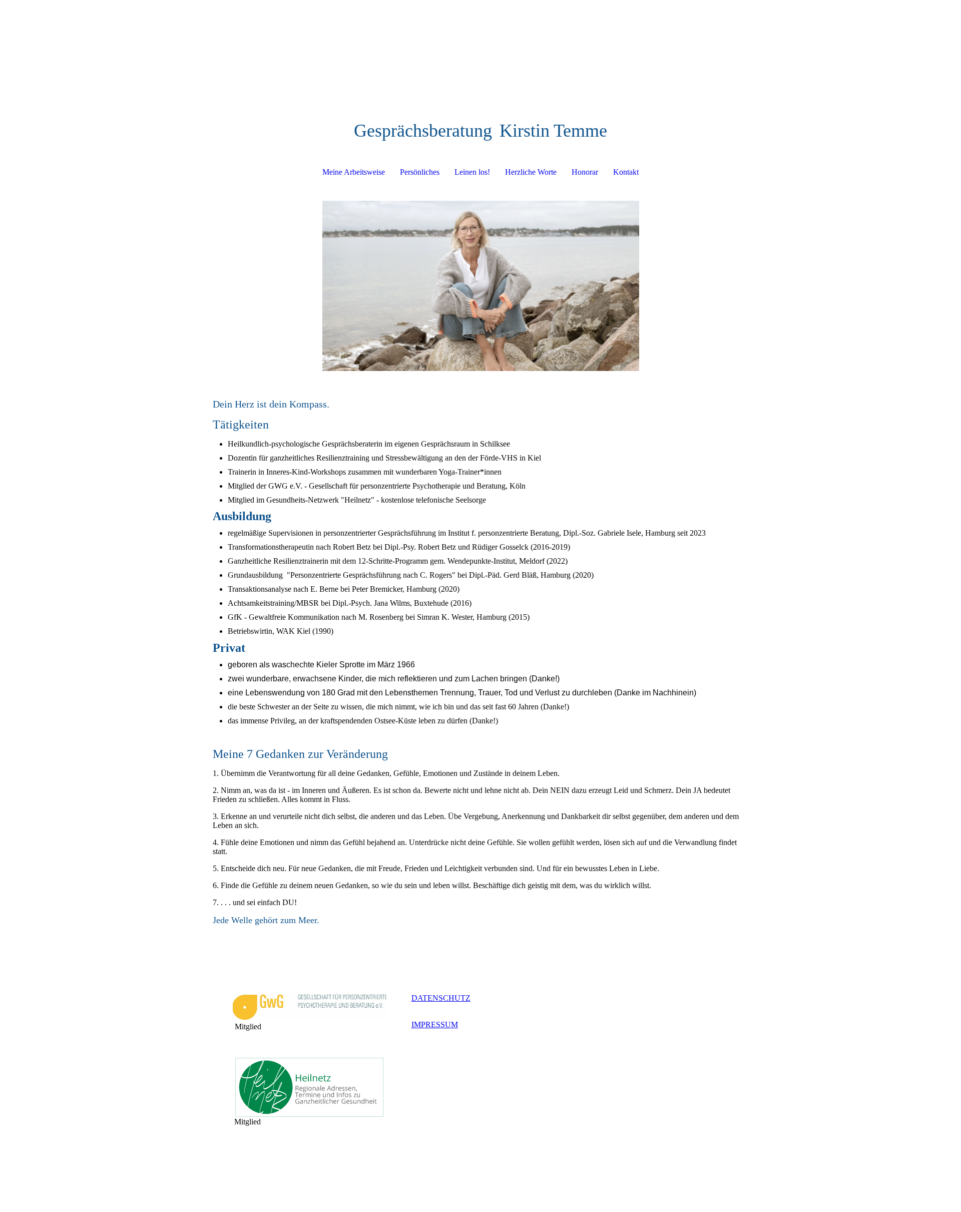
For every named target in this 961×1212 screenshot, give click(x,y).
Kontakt (626, 172)
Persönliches (419, 172)
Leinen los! (472, 172)
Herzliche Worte (531, 172)
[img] (480, 286)
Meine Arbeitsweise (353, 172)
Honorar (585, 172)
